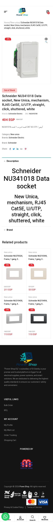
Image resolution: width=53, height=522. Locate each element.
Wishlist (44, 519)
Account (20, 519)
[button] (46, 41)
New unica (15, 22)
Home (6, 22)
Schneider (12, 142)
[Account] (20, 517)
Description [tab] (13, 161)
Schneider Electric (15, 113)
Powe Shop (24, 486)
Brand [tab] (10, 230)
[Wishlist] (44, 517)
